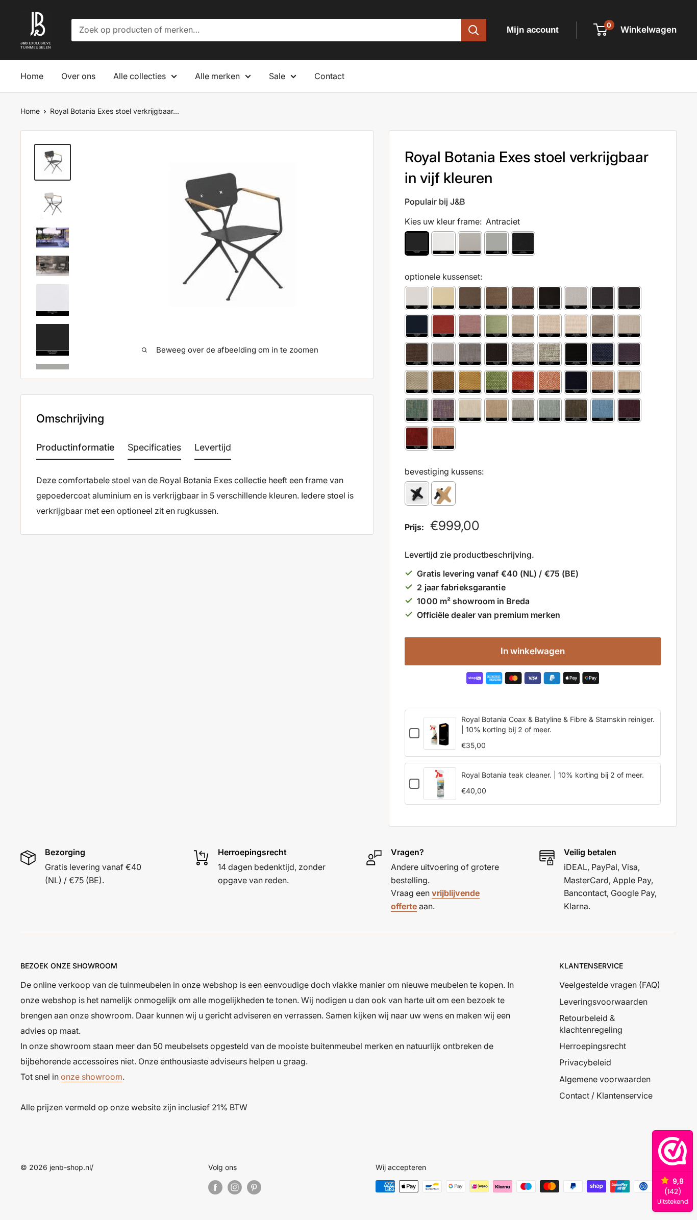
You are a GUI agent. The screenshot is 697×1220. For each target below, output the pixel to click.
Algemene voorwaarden (605, 1079)
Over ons (78, 76)
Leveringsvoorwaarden (603, 1002)
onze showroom (91, 1077)
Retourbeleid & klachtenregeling (591, 1023)
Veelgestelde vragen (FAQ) (609, 985)
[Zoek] (473, 30)
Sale (277, 76)
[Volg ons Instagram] (235, 1187)
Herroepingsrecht (592, 1046)
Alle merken (217, 76)
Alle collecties (139, 76)
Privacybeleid (585, 1062)
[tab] (75, 449)
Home (31, 76)
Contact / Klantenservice (606, 1095)
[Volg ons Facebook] (215, 1187)
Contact (329, 76)
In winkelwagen (533, 651)
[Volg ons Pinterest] (254, 1187)
